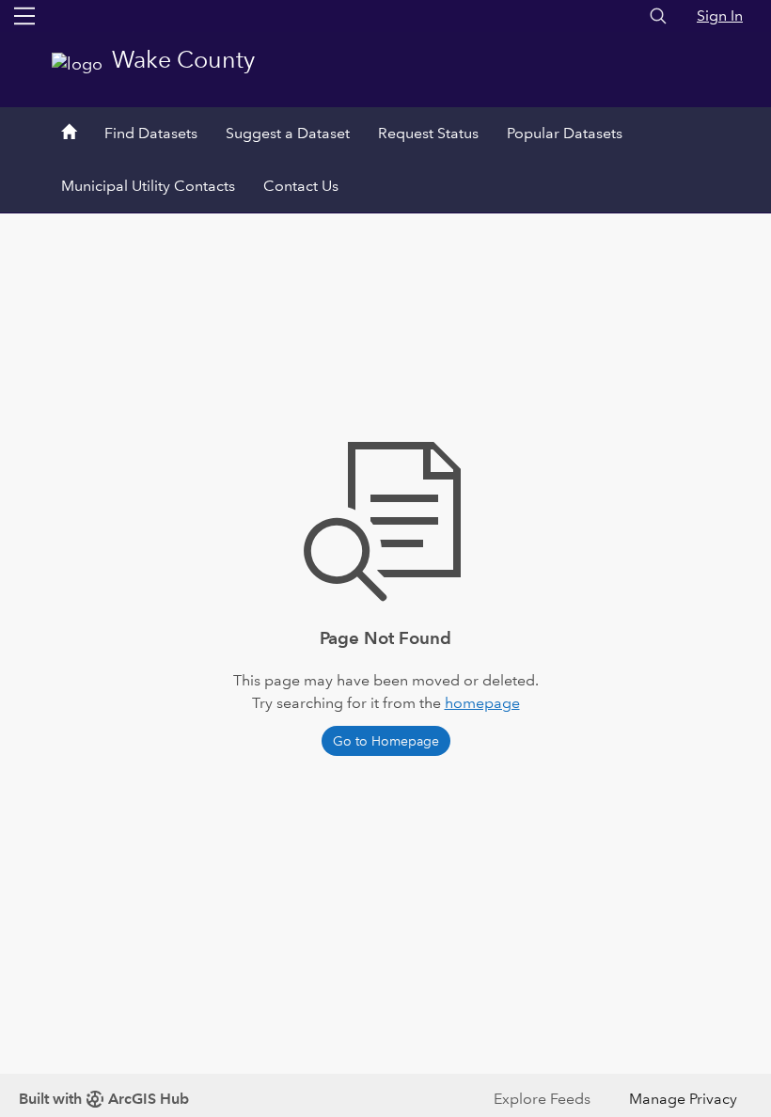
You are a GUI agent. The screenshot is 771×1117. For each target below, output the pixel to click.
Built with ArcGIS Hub (104, 1099)
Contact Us (300, 186)
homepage (482, 703)
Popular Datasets (564, 133)
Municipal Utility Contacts (148, 186)
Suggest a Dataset (288, 133)
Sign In (720, 15)
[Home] (68, 133)
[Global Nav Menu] (24, 16)
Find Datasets (150, 133)
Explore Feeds (542, 1099)
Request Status (428, 133)
